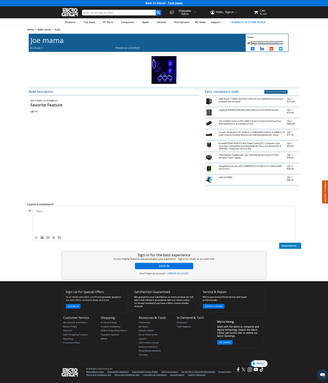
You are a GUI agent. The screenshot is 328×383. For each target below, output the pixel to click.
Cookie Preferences (196, 374)
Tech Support (184, 326)
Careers (143, 338)
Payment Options (110, 334)
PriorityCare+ (182, 22)
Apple (145, 22)
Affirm (104, 338)
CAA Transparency (169, 371)
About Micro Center (95, 371)
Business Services (148, 346)
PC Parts (108, 22)
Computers (127, 22)
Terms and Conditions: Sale (126, 374)
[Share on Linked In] (263, 49)
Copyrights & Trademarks (155, 374)
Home (30, 29)
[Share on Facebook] (254, 49)
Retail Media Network (150, 350)
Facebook (238, 369)
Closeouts (182, 322)
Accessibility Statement (118, 371)
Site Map (143, 354)
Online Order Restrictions (114, 330)
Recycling (68, 338)
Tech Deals (175, 3)
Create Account (178, 273)
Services (161, 22)
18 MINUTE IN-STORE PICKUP (248, 22)
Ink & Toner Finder (148, 334)
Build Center (44, 29)
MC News (200, 22)
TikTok (261, 369)
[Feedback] (324, 191)
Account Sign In (177, 374)
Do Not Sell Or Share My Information (198, 371)
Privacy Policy (224, 371)
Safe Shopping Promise (75, 334)
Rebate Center (146, 330)
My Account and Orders (75, 322)
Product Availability (110, 326)
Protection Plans (71, 342)
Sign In (164, 266)
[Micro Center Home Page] (70, 11)
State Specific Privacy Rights (145, 371)
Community (145, 322)
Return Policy (70, 326)
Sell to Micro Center (149, 342)
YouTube (256, 369)
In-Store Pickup (109, 322)
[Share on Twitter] (282, 49)
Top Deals (89, 22)
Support (216, 22)
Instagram (250, 369)
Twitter (244, 369)
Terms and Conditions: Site (98, 374)
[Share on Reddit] (272, 49)
